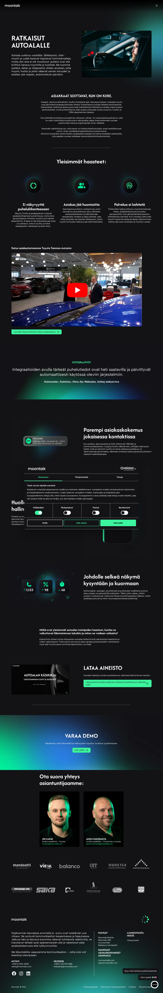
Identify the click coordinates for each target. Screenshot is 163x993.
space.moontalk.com (107, 963)
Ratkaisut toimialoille (107, 945)
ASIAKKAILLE (104, 955)
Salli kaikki (118, 523)
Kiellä (44, 523)
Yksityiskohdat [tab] (81, 477)
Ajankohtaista (135, 933)
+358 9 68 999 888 (63, 964)
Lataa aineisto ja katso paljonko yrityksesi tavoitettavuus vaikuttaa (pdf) (116, 683)
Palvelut (103, 933)
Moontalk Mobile (106, 937)
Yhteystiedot (133, 940)
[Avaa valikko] (156, 5)
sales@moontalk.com (21, 966)
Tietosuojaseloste (90, 987)
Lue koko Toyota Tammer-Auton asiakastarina (34, 332)
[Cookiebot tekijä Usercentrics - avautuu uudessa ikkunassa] (125, 469)
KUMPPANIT (104, 950)
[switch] (67, 513)
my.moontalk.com (106, 960)
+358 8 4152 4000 (20, 964)
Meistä (130, 935)
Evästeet (132, 987)
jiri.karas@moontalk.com (52, 844)
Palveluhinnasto (145, 987)
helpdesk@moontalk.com (65, 966)
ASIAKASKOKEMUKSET (109, 952)
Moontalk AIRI (104, 940)
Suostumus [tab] (43, 477)
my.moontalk (104, 942)
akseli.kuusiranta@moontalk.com (99, 844)
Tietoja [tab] (120, 477)
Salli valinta (81, 523)
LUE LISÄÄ (79, 750)
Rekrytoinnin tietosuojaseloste (113, 987)
